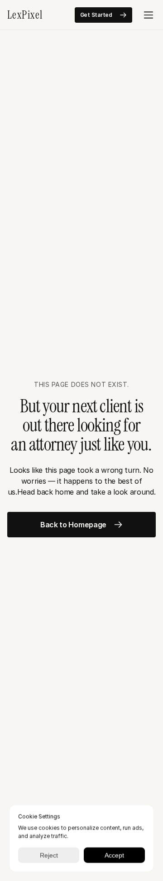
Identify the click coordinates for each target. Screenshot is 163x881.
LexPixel (25, 15)
